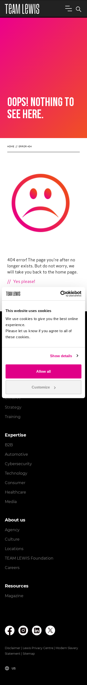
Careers (12, 567)
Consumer (15, 482)
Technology (16, 473)
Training (13, 416)
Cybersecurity (18, 464)
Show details (61, 356)
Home (10, 146)
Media (11, 501)
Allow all (43, 371)
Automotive (16, 454)
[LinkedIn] (37, 630)
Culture (12, 539)
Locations (14, 548)
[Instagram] (23, 630)
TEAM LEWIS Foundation (29, 558)
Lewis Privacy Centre (38, 648)
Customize (41, 387)
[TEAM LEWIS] (22, 9)
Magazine (14, 596)
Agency (12, 530)
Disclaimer (12, 648)
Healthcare (15, 492)
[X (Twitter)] (50, 630)
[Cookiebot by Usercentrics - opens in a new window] (61, 293)
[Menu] (67, 8)
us (14, 668)
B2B (9, 445)
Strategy (13, 407)
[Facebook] (9, 630)
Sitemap (29, 653)
